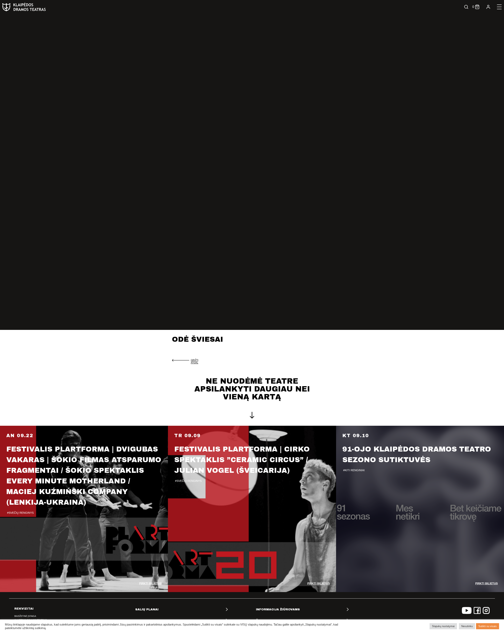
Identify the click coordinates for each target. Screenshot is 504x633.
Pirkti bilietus (150, 583)
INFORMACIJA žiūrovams (278, 609)
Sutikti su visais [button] (487, 626)
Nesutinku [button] (467, 626)
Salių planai (146, 609)
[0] (477, 7)
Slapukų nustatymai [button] (443, 626)
